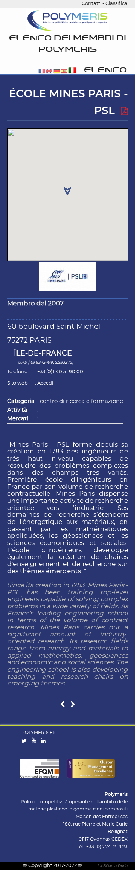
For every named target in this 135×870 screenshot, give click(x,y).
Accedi (45, 383)
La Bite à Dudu (113, 866)
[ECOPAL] (72, 704)
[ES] (64, 71)
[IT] (72, 71)
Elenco (105, 70)
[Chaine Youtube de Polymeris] (36, 741)
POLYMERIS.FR (38, 732)
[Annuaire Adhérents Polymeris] (67, 21)
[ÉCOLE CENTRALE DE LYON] (62, 704)
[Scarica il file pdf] (124, 111)
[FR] (41, 71)
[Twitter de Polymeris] (25, 741)
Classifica (116, 3)
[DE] (56, 71)
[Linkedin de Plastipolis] (45, 741)
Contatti (91, 3)
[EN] (49, 71)
